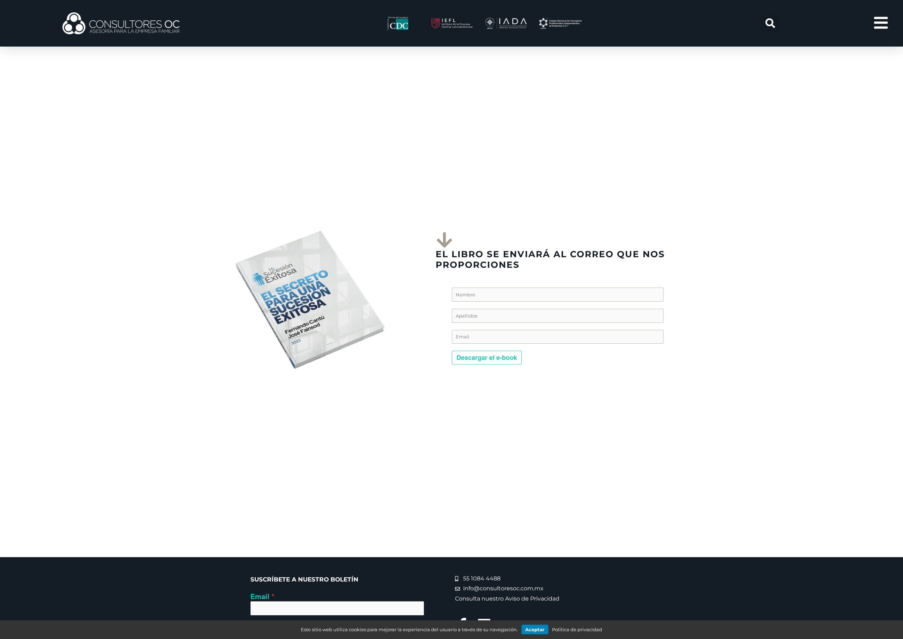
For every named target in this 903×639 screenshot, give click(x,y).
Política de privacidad (577, 629)
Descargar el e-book (486, 357)
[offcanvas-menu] (881, 23)
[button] (770, 23)
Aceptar (535, 629)
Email (259, 596)
